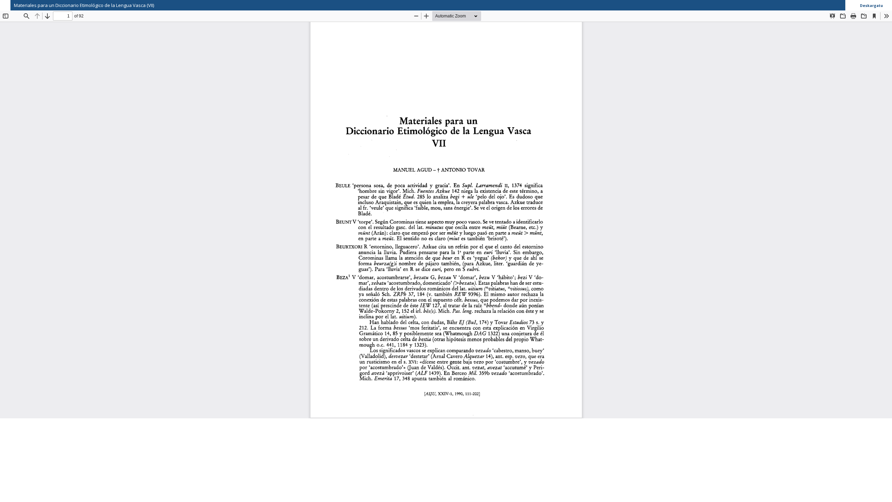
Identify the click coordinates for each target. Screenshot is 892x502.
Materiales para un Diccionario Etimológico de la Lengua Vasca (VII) (84, 5)
